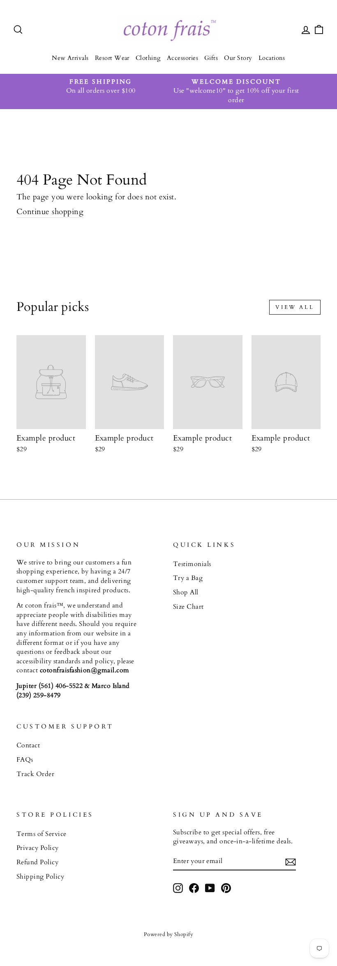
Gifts (211, 58)
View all (294, 307)
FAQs (24, 759)
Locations (272, 58)
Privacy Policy (37, 847)
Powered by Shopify (169, 934)
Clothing (148, 58)
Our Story (238, 58)
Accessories (182, 58)
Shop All (186, 592)
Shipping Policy (40, 876)
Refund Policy (37, 862)
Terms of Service (41, 833)
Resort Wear (112, 58)
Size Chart (188, 606)
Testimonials (192, 564)
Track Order (35, 774)
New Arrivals (70, 58)
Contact (28, 745)
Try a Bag (188, 577)
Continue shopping (49, 211)
